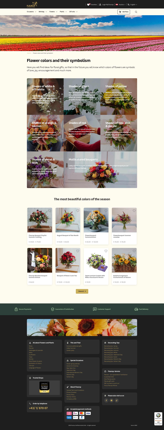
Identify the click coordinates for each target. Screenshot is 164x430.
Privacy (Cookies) (71, 392)
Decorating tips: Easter (110, 357)
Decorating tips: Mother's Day (112, 359)
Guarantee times (109, 377)
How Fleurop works (109, 379)
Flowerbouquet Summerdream (90, 236)
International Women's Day (74, 372)
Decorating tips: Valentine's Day (113, 354)
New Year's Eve (71, 368)
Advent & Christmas (72, 366)
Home (29, 53)
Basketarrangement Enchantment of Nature (122, 277)
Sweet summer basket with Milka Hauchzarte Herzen (95, 277)
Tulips (30, 357)
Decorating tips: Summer (111, 348)
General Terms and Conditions (75, 390)
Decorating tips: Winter (110, 352)
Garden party (70, 350)
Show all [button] (81, 291)
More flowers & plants (35, 361)
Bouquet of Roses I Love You (67, 276)
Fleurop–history (71, 397)
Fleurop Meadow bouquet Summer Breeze (38, 277)
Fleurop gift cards (109, 381)
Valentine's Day (71, 370)
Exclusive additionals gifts (74, 346)
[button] (31, 11)
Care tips (31, 365)
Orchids (31, 359)
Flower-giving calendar (73, 364)
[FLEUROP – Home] (32, 5)
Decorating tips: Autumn (111, 350)
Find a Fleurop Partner (110, 385)
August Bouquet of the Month (67, 235)
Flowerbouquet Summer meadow (122, 236)
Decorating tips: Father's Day (112, 361)
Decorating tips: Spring (110, 346)
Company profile (71, 399)
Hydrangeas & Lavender (36, 350)
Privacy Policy (70, 394)
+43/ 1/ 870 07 (38, 408)
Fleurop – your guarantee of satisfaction (116, 374)
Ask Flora (125, 12)
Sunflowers (32, 354)
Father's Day (70, 377)
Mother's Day (70, 374)
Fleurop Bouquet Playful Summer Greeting (37, 236)
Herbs (30, 352)
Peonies (31, 348)
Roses (30, 346)
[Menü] (161, 413)
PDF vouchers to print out (111, 383)
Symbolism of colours (35, 363)
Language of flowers (35, 368)
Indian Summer (71, 348)
